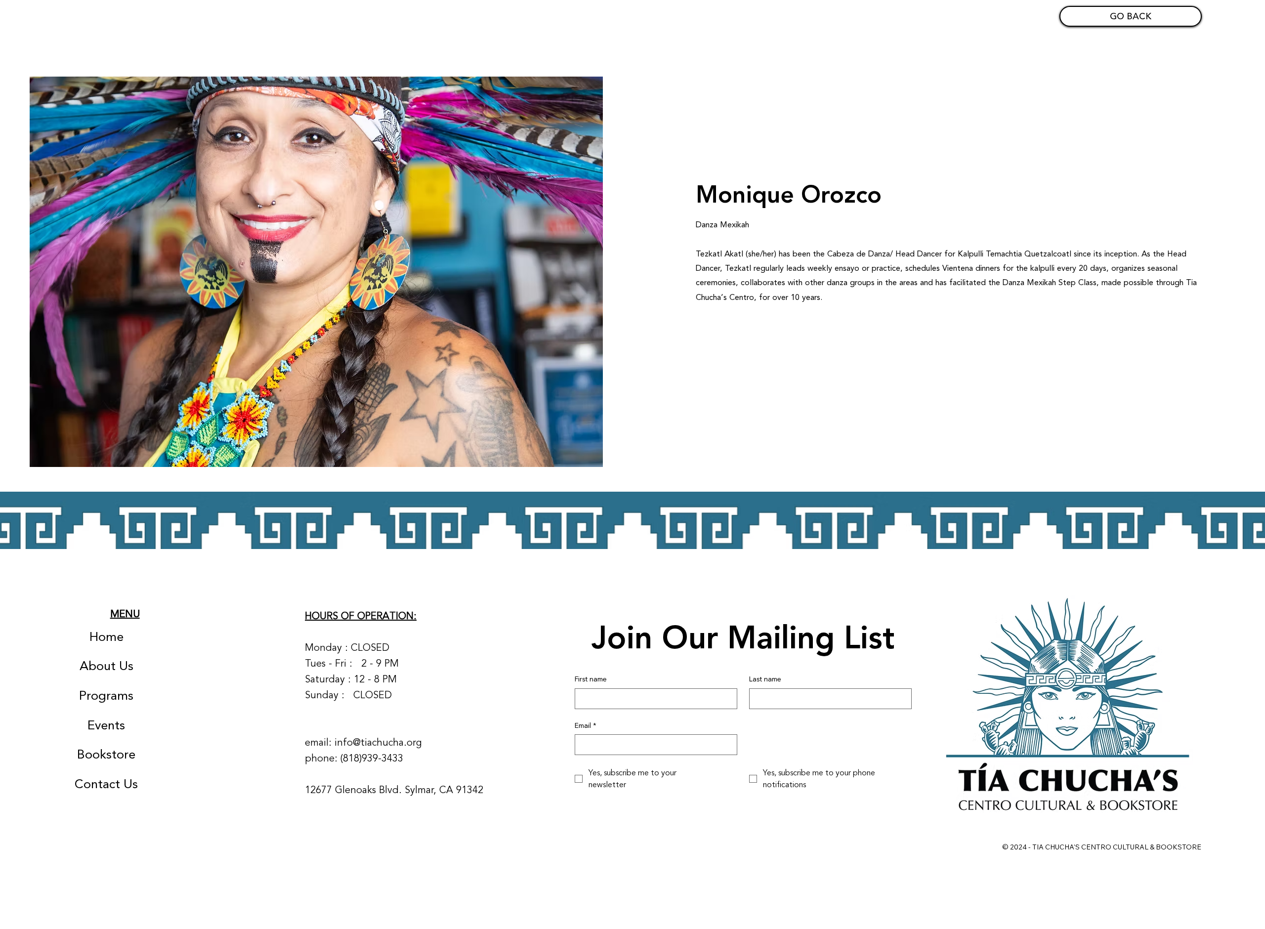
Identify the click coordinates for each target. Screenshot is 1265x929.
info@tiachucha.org (378, 742)
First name (591, 679)
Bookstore (106, 754)
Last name (765, 679)
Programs (106, 696)
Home (106, 637)
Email (585, 726)
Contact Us (106, 784)
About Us (106, 666)
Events (106, 725)
